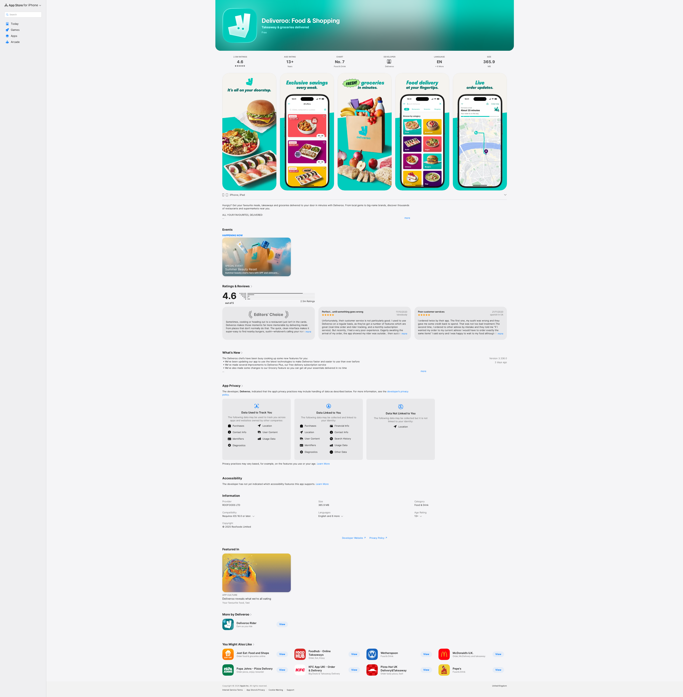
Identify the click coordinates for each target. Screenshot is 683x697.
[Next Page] (510, 131)
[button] (23, 24)
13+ (416, 516)
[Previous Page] (218, 131)
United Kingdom (499, 686)
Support (290, 690)
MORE (308, 331)
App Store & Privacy (256, 690)
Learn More (323, 463)
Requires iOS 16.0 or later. (236, 516)
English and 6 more (329, 516)
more (407, 217)
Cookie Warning (276, 690)
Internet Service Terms (232, 690)
